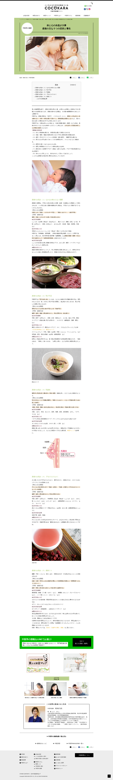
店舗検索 (86, 15)
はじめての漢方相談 (61, 757)
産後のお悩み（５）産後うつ (43, 96)
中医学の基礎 (38, 768)
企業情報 (58, 760)
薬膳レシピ (38, 764)
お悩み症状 (26, 15)
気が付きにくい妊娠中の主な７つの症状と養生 (34, 697)
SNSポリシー (59, 768)
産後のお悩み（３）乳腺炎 (42, 92)
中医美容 (57, 743)
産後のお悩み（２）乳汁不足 (43, 90)
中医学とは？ (57, 15)
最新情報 (77, 15)
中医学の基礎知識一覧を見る (57, 736)
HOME (23, 754)
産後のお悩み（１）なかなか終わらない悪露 (47, 87)
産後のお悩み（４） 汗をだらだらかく (46, 94)
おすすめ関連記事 (42, 98)
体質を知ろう (36, 15)
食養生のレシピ (42, 743)
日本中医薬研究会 (35, 773)
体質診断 (23, 760)
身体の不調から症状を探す (41, 758)
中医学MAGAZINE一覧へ (76, 743)
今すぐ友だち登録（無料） (82, 642)
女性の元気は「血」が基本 (56, 697)
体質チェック (47, 15)
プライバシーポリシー (61, 765)
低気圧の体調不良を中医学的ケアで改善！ (78, 697)
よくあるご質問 (60, 762)
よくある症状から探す (40, 756)
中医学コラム (68, 15)
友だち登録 (89, 5)
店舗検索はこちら (84, 755)
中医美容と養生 (39, 766)
